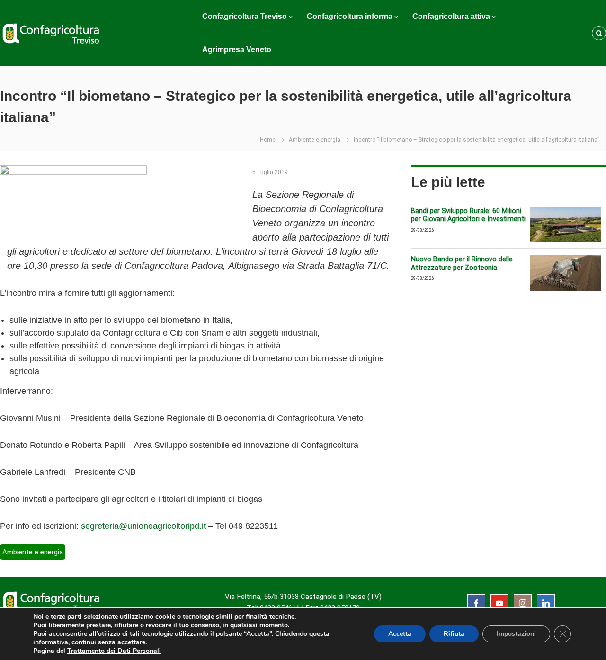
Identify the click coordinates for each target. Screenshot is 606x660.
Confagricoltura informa (349, 16)
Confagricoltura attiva (451, 16)
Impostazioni (516, 633)
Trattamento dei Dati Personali (114, 650)
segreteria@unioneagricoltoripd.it (143, 526)
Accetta (399, 633)
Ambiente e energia (314, 139)
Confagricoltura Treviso (244, 16)
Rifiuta (454, 633)
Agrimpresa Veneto (236, 49)
